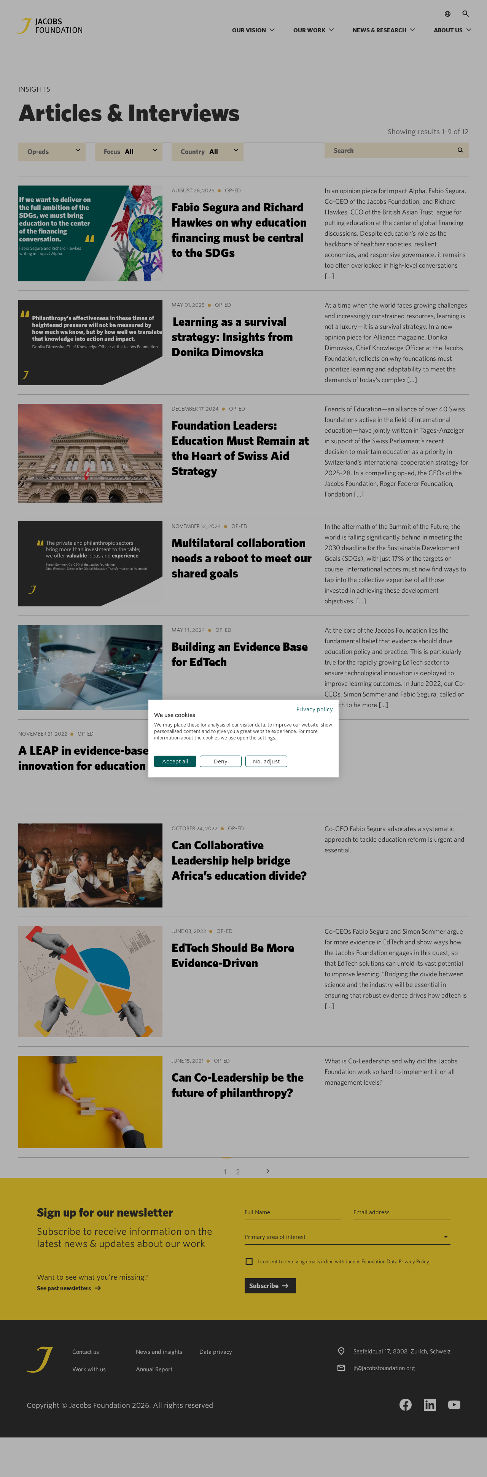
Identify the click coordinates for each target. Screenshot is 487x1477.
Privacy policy (314, 709)
